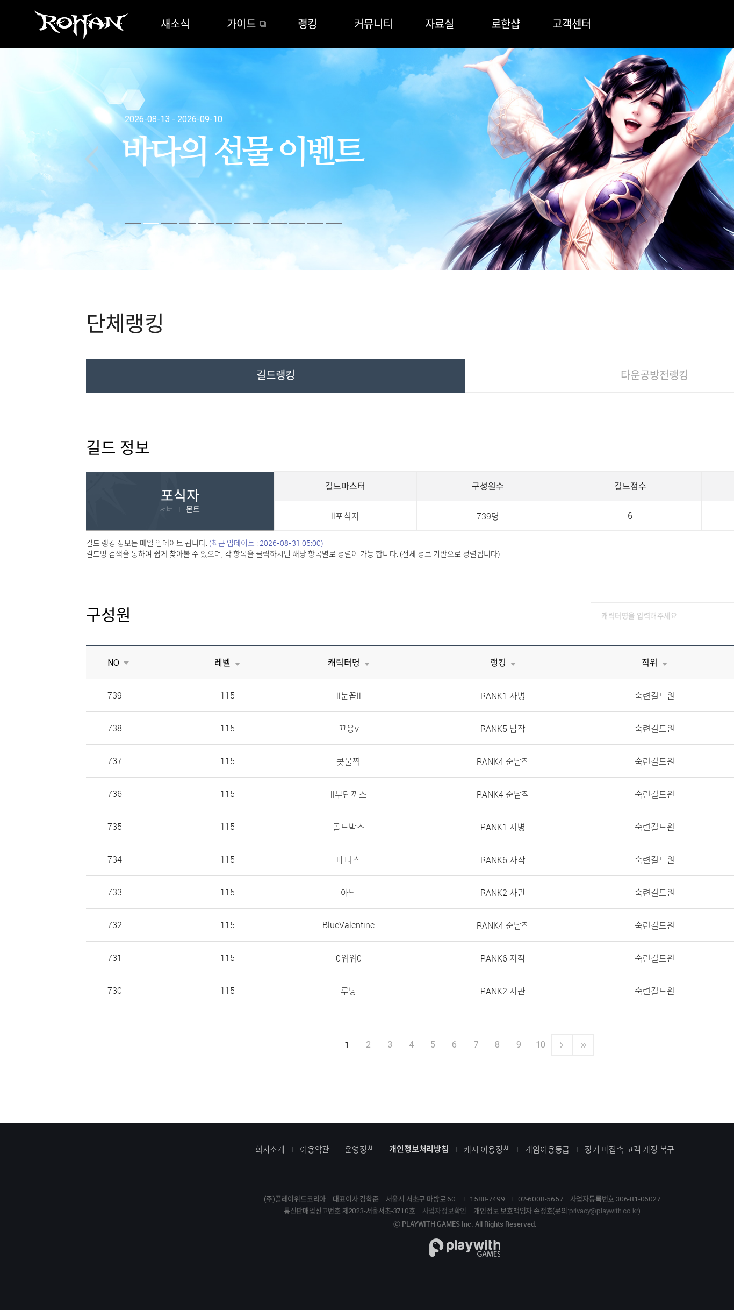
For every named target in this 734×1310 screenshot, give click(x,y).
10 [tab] (297, 223)
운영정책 (359, 1149)
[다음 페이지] (562, 1045)
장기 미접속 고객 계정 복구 (629, 1149)
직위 (650, 663)
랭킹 (498, 663)
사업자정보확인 (444, 1211)
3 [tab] (169, 223)
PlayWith (464, 1247)
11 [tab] (315, 223)
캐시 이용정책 (487, 1149)
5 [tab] (206, 223)
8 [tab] (261, 223)
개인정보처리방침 (418, 1148)
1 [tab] (133, 223)
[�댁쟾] (91, 159)
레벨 (222, 663)
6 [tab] (224, 223)
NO (113, 663)
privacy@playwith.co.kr (603, 1211)
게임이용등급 (547, 1149)
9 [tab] (279, 223)
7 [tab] (242, 223)
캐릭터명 (344, 663)
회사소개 (270, 1149)
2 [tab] (151, 223)
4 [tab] (187, 223)
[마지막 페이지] (583, 1045)
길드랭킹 (275, 375)
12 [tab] (334, 223)
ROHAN (80, 25)
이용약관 (314, 1149)
